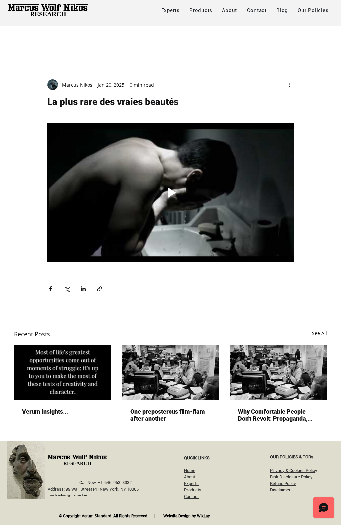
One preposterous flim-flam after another (167, 415)
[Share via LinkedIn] (83, 289)
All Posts (24, 39)
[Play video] (170, 192)
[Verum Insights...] (62, 372)
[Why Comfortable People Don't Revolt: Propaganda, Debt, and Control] (278, 372)
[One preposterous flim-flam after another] (170, 372)
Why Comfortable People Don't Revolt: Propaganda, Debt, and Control (273, 415)
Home (189, 470)
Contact (191, 496)
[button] (313, 10)
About (189, 476)
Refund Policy (283, 483)
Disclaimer (280, 489)
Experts (191, 483)
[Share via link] (99, 289)
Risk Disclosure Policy (291, 476)
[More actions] (290, 85)
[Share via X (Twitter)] (67, 289)
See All (319, 333)
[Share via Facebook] (50, 289)
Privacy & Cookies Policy (293, 470)
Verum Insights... (45, 411)
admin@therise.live (72, 495)
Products (192, 489)
